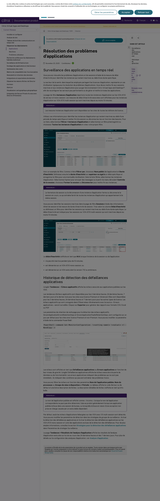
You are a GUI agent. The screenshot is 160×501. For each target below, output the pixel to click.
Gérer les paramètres (104, 12)
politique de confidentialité (82, 4)
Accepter (126, 12)
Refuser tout (143, 12)
